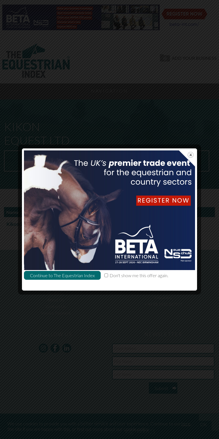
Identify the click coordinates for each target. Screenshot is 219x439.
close (190, 154)
